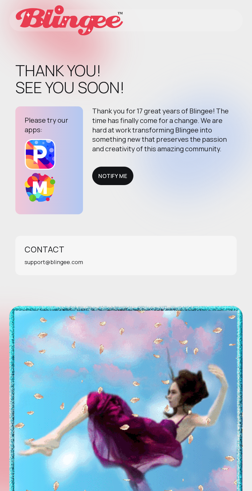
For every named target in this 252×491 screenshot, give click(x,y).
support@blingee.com (54, 262)
